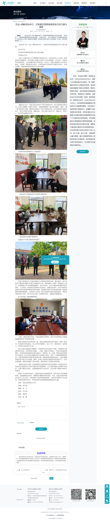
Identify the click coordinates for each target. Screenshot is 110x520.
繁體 (19, 3)
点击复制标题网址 (42, 29)
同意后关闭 (55, 262)
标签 (23, 447)
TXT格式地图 (59, 518)
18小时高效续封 (25, 470)
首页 (19, 21)
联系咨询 (82, 151)
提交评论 (41, 429)
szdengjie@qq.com (58, 502)
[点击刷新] (32, 422)
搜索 (51, 478)
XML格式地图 (51, 518)
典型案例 (23, 21)
